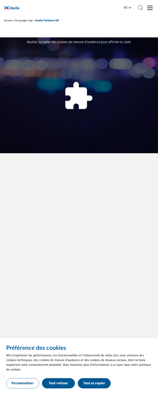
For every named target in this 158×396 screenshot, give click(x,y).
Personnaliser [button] (23, 382)
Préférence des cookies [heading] (36, 348)
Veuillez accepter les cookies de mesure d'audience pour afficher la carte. (79, 41)
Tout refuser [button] (58, 382)
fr (125, 7)
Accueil (8, 20)
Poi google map (24, 20)
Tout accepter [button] (94, 382)
